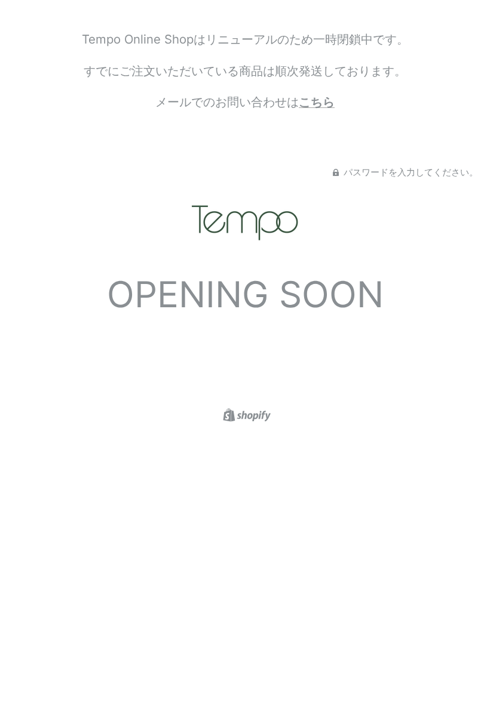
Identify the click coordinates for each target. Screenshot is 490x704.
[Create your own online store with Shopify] (245, 413)
